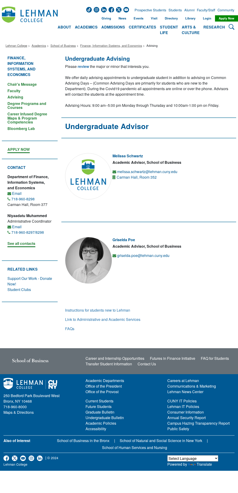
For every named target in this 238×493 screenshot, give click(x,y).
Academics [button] (86, 27)
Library (190, 18)
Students (175, 9)
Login (207, 18)
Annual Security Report (186, 417)
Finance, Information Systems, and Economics (111, 45)
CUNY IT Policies (182, 401)
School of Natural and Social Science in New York (161, 440)
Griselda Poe (123, 239)
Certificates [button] (142, 27)
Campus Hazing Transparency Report (198, 423)
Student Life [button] (169, 29)
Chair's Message (22, 84)
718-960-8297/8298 (27, 232)
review (83, 66)
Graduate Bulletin (100, 412)
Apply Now (226, 18)
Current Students (99, 401)
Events (138, 18)
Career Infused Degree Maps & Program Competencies (27, 118)
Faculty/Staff (206, 9)
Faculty (13, 90)
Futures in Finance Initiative (172, 358)
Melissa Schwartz (127, 155)
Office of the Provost (102, 391)
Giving (106, 18)
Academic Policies (101, 423)
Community (225, 9)
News (122, 18)
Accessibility (96, 428)
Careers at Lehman (183, 380)
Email (17, 193)
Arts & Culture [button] (191, 29)
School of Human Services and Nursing (134, 447)
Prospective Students (149, 9)
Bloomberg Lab (21, 128)
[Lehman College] (30, 21)
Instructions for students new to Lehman (97, 310)
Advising (15, 97)
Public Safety (178, 428)
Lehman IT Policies (183, 406)
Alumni (189, 9)
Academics (39, 45)
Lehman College (16, 45)
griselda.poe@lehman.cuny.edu (143, 255)
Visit (154, 18)
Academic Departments (105, 380)
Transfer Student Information (109, 364)
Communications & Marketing (191, 386)
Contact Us (147, 364)
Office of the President (104, 386)
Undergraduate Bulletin (105, 417)
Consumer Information (185, 412)
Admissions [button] (113, 27)
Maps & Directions (18, 412)
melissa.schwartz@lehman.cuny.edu (147, 171)
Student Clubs (19, 289)
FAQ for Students (215, 358)
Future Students (99, 406)
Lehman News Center (185, 391)
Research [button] (214, 27)
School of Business (63, 45)
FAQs (69, 328)
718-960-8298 (23, 199)
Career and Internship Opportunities (115, 358)
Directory (171, 18)
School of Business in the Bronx (83, 440)
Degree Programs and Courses (26, 105)
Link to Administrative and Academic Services (102, 319)
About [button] (64, 27)
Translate (204, 464)
